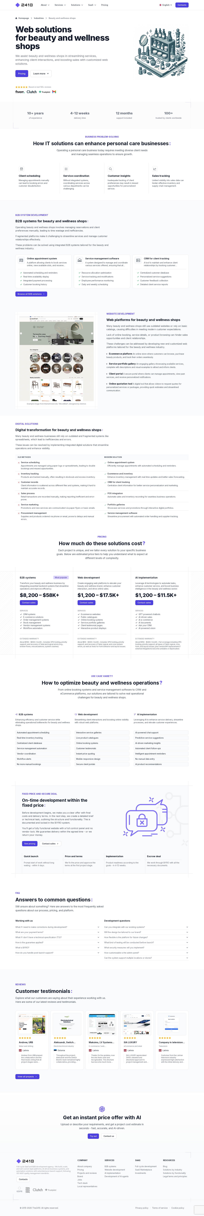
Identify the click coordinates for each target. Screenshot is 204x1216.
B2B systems (110, 1166)
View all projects (26, 1076)
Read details (24, 1066)
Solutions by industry (172, 1170)
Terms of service (160, 1208)
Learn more (39, 73)
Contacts (182, 5)
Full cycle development (146, 1166)
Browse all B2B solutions (30, 294)
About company (84, 1166)
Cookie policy (177, 1208)
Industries (39, 18)
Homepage (23, 18)
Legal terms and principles (175, 1176)
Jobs (79, 1180)
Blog (165, 1166)
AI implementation (113, 1173)
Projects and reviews (87, 1173)
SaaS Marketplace (143, 1170)
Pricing (21, 73)
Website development (115, 1170)
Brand (80, 1176)
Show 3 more (20, 768)
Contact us (109, 1136)
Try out (93, 1136)
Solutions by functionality (174, 1173)
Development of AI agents (117, 1176)
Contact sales (29, 602)
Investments (140, 1173)
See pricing (29, 843)
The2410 (36, 1208)
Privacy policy (141, 1208)
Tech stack (82, 1183)
